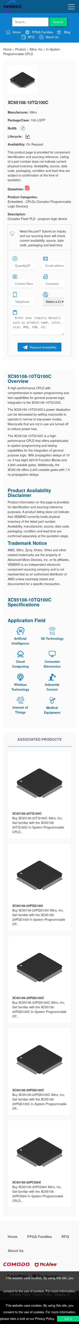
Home (16, 32)
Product (20, 49)
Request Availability (42, 347)
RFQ (30, 37)
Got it (68, 1318)
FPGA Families (42, 32)
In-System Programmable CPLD (31, 51)
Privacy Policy (44, 1318)
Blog (66, 32)
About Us (51, 37)
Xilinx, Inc (36, 49)
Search (58, 22)
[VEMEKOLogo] (12, 12)
